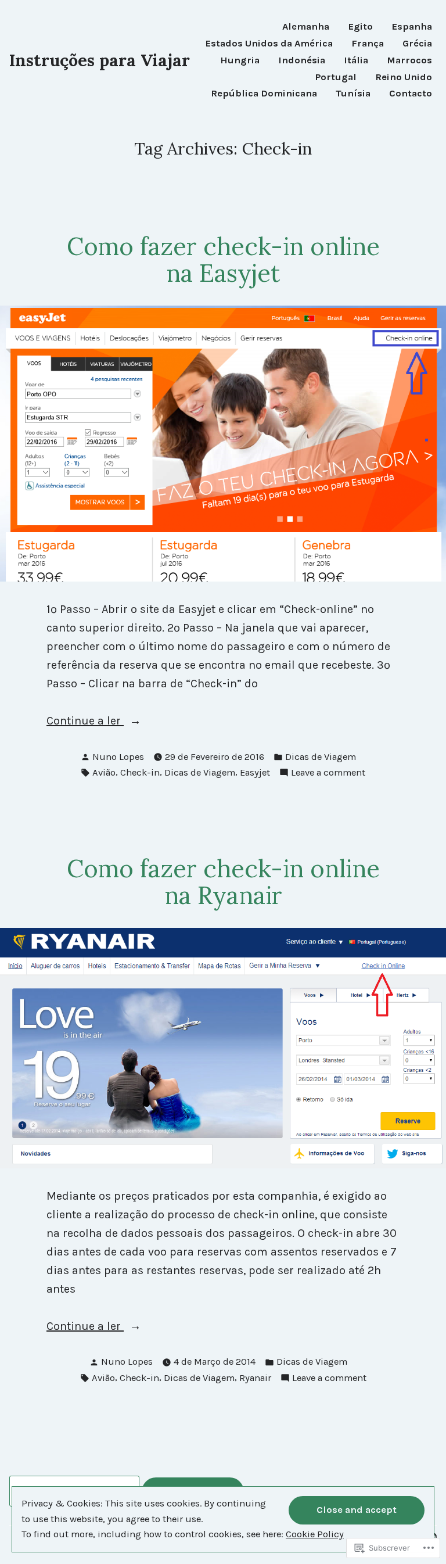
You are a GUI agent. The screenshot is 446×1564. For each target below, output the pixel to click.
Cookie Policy (315, 1534)
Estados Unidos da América (269, 44)
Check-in (140, 772)
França (367, 44)
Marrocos (409, 60)
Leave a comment (328, 773)
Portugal (336, 77)
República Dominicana (264, 94)
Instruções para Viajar (99, 60)
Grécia (417, 44)
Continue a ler (85, 721)
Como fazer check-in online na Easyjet (223, 260)
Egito (360, 27)
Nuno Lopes (118, 756)
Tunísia (353, 94)
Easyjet (255, 772)
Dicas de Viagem (320, 756)
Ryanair (255, 1377)
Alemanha (305, 27)
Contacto (410, 94)
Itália (356, 60)
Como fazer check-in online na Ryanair (223, 882)
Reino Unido (403, 77)
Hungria (240, 60)
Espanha (411, 27)
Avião (104, 772)
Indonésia (301, 60)
